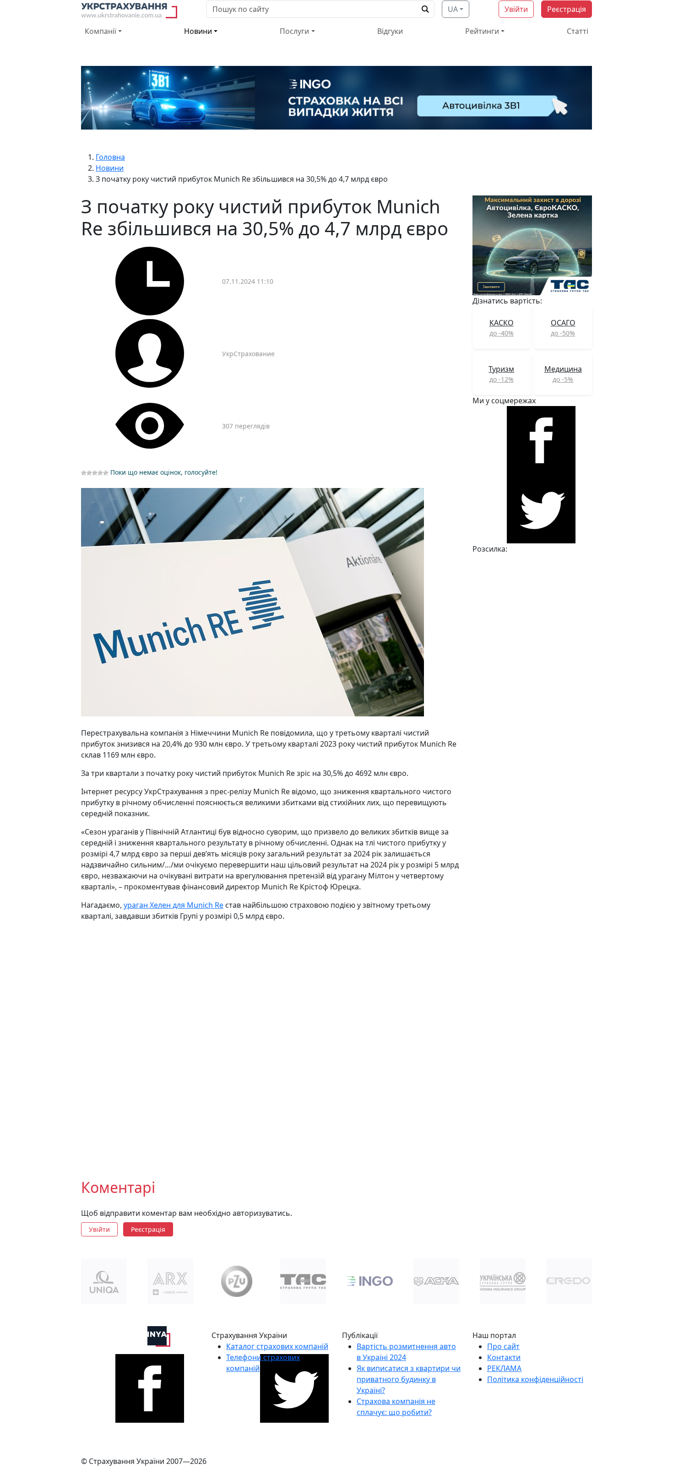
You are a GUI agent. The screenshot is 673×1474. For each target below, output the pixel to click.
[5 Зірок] (106, 473)
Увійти (516, 9)
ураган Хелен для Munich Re (173, 905)
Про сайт (503, 1346)
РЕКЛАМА (504, 1368)
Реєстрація (566, 9)
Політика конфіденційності (535, 1379)
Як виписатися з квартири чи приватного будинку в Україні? (409, 1379)
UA (453, 9)
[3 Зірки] (95, 473)
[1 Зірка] (84, 473)
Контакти (504, 1357)
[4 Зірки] (100, 473)
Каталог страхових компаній (277, 1346)
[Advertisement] (271, 1043)
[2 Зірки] (89, 473)
